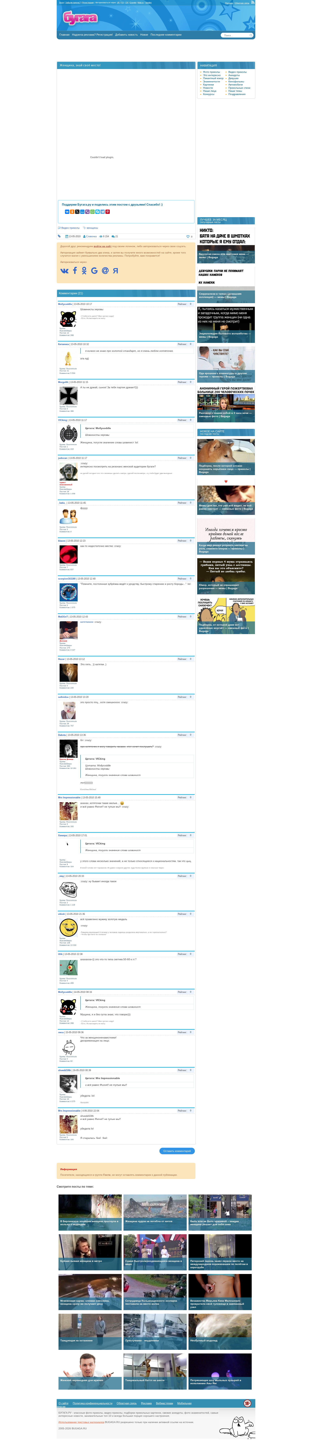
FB (122, 2)
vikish (61, 914)
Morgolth (63, 382)
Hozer (61, 659)
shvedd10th (64, 1070)
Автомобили (235, 84)
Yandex (148, 2)
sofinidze (63, 697)
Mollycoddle (65, 304)
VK (118, 2)
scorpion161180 (66, 578)
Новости (208, 87)
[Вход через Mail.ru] (107, 272)
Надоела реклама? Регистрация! (92, 34)
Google (133, 2)
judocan (62, 458)
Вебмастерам (164, 1403)
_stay (61, 876)
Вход (61, 2)
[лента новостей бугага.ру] (253, 3)
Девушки (233, 78)
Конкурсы (208, 94)
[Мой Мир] (82, 212)
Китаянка (63, 344)
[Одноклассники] (72, 212)
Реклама (229, 3)
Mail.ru (141, 2)
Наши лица (209, 90)
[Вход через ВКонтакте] (66, 272)
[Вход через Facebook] (77, 272)
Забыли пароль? (73, 2)
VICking (62, 420)
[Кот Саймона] (237, 1438)
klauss (61, 540)
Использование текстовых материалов (81, 1422)
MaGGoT (63, 616)
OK (126, 2)
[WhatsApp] (92, 212)
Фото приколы (211, 71)
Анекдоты (234, 75)
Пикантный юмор (213, 78)
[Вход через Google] (96, 272)
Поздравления (237, 94)
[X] (77, 212)
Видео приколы (70, 227)
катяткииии (86, 621)
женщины (92, 227)
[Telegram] (102, 212)
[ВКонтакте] (67, 212)
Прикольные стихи (239, 87)
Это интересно (212, 75)
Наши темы (235, 90)
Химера (62, 835)
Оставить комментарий (177, 1151)
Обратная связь (242, 3)
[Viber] (87, 212)
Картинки (208, 84)
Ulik (60, 954)
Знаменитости (211, 81)
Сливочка (91, 236)
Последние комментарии (166, 34)
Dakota (62, 735)
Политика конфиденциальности (92, 1403)
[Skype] (97, 212)
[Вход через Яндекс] (117, 272)
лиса (61, 1032)
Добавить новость (126, 34)
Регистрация (88, 2)
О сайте (63, 1403)
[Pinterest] (107, 212)
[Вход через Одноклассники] (85, 272)
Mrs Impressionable (69, 797)
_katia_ (62, 502)
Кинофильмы (236, 81)
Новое (144, 34)
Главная (64, 34)
